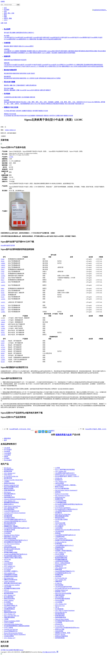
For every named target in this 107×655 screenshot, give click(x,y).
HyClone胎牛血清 (18, 37)
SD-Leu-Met (7, 559)
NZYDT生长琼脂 (60, 523)
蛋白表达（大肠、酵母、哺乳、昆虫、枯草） (34, 102)
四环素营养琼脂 (60, 614)
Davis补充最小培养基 (61, 519)
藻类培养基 (22, 73)
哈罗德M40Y (59, 479)
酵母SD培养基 (59, 486)
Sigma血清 (21, 64)
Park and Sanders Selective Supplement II (66, 490)
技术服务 (7, 93)
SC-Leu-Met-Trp (59, 626)
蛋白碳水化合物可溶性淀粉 (12, 549)
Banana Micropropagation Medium (13, 633)
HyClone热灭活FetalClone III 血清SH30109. (67, 588)
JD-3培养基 (7, 602)
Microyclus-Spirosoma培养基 (63, 593)
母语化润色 (23, 115)
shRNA (32, 103)
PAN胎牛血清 (63, 37)
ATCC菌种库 (8, 51)
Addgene (27, 46)
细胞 (19, 97)
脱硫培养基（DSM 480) (11, 536)
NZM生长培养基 (9, 636)
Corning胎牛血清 (37, 37)
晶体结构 (79, 102)
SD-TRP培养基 (8, 550)
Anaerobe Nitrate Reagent (11, 591)
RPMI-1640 (12, 66)
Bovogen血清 (52, 64)
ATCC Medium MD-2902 (11, 507)
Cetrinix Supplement (9, 581)
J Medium (6, 561)
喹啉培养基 (58, 569)
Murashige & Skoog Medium (11, 535)
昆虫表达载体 (102, 51)
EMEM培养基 (59, 631)
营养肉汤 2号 (59, 566)
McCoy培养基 (49, 66)
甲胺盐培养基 (59, 549)
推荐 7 (53, 430)
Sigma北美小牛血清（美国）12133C (95, 429)
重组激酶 (12, 90)
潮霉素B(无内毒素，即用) (62, 633)
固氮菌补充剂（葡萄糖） (11, 526)
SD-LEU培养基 (59, 554)
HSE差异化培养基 (9, 517)
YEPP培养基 (59, 528)
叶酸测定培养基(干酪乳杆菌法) (13, 557)
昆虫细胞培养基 (88, 64)
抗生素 (28, 73)
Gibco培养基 (60, 64)
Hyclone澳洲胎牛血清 (84, 37)
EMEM (28, 66)
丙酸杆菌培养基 (60, 595)
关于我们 (3, 650)
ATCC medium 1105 (9, 573)
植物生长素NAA (9, 504)
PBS (60, 66)
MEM (23, 66)
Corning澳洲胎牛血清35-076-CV (64, 545)
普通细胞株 (23, 51)
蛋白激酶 (12, 32)
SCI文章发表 (7, 115)
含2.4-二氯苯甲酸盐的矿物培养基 (65, 469)
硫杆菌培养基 (8, 478)
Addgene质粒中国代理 (53, 51)
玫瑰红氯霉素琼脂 (9, 490)
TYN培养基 (58, 622)
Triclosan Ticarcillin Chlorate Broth (13, 480)
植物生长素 (50, 78)
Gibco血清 (7, 64)
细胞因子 (22, 85)
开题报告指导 (40, 115)
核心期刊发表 (16, 115)
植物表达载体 (37, 52)
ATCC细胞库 (15, 51)
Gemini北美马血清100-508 (11, 511)
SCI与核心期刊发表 (9, 110)
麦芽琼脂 (58, 492)
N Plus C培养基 (8, 627)
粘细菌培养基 (59, 499)
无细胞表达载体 (62, 52)
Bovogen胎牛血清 (73, 37)
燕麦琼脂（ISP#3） (60, 591)
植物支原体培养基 (9, 598)
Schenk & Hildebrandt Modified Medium (15, 499)
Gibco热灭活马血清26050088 (63, 586)
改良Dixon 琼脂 (59, 629)
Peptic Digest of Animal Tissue (12, 506)
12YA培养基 (58, 602)
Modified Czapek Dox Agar (11, 485)
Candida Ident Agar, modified (12, 585)
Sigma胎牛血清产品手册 (8, 245)
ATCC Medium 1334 (60, 481)
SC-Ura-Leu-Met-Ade (61, 578)
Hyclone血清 (13, 64)
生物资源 (7, 43)
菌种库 (12, 46)
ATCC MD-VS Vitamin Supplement (64, 610)
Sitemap (21, 650)
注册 (2, 23)
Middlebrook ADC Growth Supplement (65, 474)
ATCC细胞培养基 (31, 39)
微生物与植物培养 (10, 70)
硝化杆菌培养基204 (9, 493)
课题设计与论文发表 (11, 107)
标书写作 (52, 115)
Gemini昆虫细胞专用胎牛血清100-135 (15, 519)
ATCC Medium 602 (60, 524)
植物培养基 (15, 73)
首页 (5, 8)
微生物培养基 (8, 73)
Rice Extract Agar (8, 578)
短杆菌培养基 (8, 516)
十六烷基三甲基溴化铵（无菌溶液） (66, 485)
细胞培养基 (7, 60)
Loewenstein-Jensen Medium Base (13, 624)
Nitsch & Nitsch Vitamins (62, 619)
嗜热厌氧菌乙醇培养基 (62, 516)
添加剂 (33, 73)
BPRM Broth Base (60, 497)
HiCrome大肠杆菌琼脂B (62, 488)
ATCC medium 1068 (9, 607)
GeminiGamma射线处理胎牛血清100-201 (15, 554)
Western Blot (90, 102)
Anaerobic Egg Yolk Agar (11, 629)
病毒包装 (32, 97)
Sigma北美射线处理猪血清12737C (65, 571)
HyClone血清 (8, 449)
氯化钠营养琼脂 (8, 593)
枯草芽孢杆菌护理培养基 (62, 598)
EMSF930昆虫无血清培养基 (95, 66)
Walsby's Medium (8, 600)
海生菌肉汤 (58, 512)
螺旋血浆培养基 (60, 517)
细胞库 (16, 46)
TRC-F (57, 607)
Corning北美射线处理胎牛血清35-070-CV (16, 540)
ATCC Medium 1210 (9, 595)
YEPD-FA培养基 (9, 622)
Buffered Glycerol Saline (61, 494)
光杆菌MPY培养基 (9, 529)
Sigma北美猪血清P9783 (10, 631)
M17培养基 (57, 78)
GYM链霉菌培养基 (60, 502)
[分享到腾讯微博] (39, 431)
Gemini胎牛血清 (54, 37)
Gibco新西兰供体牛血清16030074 (64, 473)
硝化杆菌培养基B (9, 509)
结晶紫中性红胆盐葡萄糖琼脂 (64, 540)
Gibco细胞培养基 (21, 39)
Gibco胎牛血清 (8, 37)
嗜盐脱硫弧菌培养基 (10, 523)
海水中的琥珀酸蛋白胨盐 (11, 486)
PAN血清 (34, 64)
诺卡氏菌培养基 (8, 597)
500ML (7, 130)
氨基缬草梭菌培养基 (61, 557)
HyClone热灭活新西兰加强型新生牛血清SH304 (69, 504)
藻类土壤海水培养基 (10, 538)
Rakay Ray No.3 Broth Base (62, 514)
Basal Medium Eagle (9, 524)
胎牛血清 (6, 32)
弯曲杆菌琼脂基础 (9, 617)
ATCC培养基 (30, 78)
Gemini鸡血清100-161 (61, 556)
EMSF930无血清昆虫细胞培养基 (51, 39)
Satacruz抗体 (30, 90)
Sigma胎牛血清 (27, 37)
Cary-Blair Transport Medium (12, 543)
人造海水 (6, 481)
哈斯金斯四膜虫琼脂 (10, 547)
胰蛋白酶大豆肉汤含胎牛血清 (12, 583)
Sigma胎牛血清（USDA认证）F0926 (20, 429)
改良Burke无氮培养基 (61, 636)
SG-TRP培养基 (8, 604)
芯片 (83, 103)
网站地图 (16, 650)
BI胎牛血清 (46, 37)
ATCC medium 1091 (60, 471)
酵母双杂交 (49, 103)
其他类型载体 (71, 52)
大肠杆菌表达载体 (72, 51)
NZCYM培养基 (59, 506)
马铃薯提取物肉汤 (9, 609)
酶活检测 (56, 103)
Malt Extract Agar (60, 605)
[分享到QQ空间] (46, 431)
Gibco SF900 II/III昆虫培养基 (78, 66)
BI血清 (39, 64)
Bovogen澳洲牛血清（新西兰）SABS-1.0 (67, 476)
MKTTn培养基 (59, 597)
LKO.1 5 (6, 590)
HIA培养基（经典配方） (11, 571)
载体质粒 (6, 46)
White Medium (8, 474)
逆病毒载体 (21, 52)
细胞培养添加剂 (98, 64)
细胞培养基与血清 (64, 435)
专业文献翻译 (31, 115)
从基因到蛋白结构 (9, 97)
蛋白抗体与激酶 (9, 82)
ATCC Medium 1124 (9, 501)
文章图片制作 (59, 115)
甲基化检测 (77, 103)
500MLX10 (12, 130)
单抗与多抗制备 (69, 103)
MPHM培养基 (59, 585)
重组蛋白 (6, 85)
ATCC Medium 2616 (60, 604)
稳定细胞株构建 (25, 103)
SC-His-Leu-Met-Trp (60, 542)
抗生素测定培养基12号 (10, 605)
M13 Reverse (7, 468)
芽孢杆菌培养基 (60, 615)
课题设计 (30, 110)
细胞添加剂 (17, 60)
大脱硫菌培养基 (60, 536)
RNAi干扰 (37, 103)
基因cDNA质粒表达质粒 (39, 51)
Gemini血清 (45, 64)
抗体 (14, 85)
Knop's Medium (8, 564)
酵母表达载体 (93, 51)
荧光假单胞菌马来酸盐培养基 (12, 556)
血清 (12, 60)
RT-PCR (84, 102)
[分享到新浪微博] (36, 431)
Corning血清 (27, 64)
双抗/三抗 (56, 66)
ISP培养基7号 (8, 495)
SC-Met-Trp (58, 583)
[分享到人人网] (42, 431)
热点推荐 (7, 29)
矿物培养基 (58, 543)
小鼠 (22, 97)
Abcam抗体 (23, 90)
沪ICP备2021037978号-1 (49, 652)
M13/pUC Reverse (60, 634)
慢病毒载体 (14, 52)
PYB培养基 (7, 533)
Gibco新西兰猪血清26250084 (63, 511)
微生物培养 (7, 76)
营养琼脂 (58, 533)
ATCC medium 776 (60, 552)
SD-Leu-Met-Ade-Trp (61, 612)
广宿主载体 (53, 52)
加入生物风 (9, 650)
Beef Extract (7, 610)
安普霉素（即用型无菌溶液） (64, 550)
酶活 (16, 97)
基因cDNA (21, 46)
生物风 (3, 1)
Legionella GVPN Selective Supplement (14, 512)
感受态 (32, 46)
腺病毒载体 (7, 52)
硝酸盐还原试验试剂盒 (10, 579)
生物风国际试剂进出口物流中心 (24, 32)
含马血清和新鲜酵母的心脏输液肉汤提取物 (16, 626)
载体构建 (12, 102)
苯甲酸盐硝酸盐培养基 (10, 552)
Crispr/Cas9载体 (45, 52)
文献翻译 (24, 110)
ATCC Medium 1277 (9, 638)
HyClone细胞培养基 (10, 39)
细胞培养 (7, 56)
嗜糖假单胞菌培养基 (10, 612)
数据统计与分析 (43, 110)
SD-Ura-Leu (7, 492)
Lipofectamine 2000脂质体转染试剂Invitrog (67, 627)
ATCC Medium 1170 (9, 614)
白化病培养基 (8, 531)
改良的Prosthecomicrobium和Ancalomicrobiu (67, 529)
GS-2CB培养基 (8, 563)
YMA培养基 (7, 586)
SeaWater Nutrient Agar (61, 590)
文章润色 (18, 110)
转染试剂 (23, 60)
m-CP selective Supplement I (62, 507)
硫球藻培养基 (8, 471)
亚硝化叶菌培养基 (9, 483)
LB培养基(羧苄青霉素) (61, 561)
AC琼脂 (57, 467)
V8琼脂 (6, 619)
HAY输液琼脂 (59, 609)
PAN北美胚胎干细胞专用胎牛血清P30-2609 (16, 528)
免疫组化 (43, 103)
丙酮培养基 (58, 581)
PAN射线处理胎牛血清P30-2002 (64, 621)
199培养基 (41, 66)
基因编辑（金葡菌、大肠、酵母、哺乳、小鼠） (62, 102)
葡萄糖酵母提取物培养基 (11, 502)
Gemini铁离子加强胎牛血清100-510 (65, 535)
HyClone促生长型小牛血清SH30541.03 (66, 509)
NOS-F (57, 521)
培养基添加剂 (43, 78)
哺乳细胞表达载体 (83, 51)
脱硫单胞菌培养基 (9, 497)
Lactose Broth (7, 545)
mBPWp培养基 (59, 483)
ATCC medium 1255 (9, 566)
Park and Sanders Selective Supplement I (15, 634)
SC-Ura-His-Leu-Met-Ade (11, 476)
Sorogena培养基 (59, 600)
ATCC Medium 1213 (9, 473)
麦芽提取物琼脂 (60, 638)
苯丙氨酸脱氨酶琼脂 (61, 559)
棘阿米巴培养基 (8, 488)
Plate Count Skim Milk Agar (11, 615)
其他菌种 (29, 51)
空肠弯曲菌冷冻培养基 (10, 574)
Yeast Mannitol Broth (60, 564)
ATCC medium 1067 (60, 579)
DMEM (6, 66)
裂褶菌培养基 (59, 574)
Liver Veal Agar (8, 514)
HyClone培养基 (68, 64)
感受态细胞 (63, 51)
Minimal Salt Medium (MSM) (12, 621)
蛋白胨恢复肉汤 (8, 469)
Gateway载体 (29, 52)
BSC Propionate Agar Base (62, 495)
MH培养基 (58, 576)
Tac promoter (7, 569)
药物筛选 (61, 103)
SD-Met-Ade (58, 478)
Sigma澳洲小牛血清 (96, 37)
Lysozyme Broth (8, 568)
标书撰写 (35, 110)
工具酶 (18, 85)
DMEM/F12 (18, 66)
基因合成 (6, 102)
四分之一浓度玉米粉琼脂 (62, 563)
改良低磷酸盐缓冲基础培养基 (12, 542)
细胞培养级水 (66, 66)
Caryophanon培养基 (60, 500)
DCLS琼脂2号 (59, 526)
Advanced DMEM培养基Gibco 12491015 (15, 521)
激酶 (11, 85)
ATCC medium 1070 (60, 538)
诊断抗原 (28, 85)
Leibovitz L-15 (34, 66)
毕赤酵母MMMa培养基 (10, 576)
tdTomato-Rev (59, 624)
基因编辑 (26, 97)
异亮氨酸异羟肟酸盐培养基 (12, 588)
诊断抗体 (33, 85)
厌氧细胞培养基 (60, 547)
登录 (5, 23)
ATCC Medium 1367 (60, 568)
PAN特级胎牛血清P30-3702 (63, 573)
